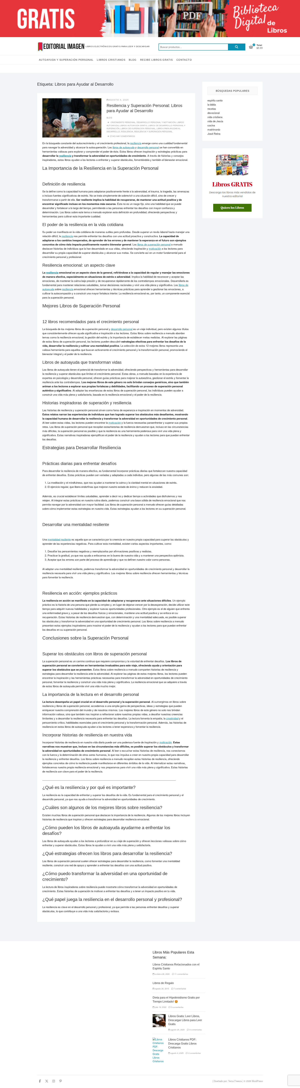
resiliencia (127, 131)
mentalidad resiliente (59, 539)
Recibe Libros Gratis (156, 59)
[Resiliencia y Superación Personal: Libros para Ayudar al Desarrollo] (71, 118)
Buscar (236, 47)
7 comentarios (179, 988)
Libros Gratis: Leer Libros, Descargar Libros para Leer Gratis (185, 1020)
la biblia (211, 104)
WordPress (257, 1081)
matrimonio (213, 129)
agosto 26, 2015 (161, 988)
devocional (213, 113)
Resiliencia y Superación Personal (153, 131)
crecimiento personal (123, 122)
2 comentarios (194, 1053)
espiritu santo (215, 100)
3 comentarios (177, 1007)
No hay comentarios (123, 136)
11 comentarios (181, 974)
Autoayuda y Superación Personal (66, 59)
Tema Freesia (235, 1081)
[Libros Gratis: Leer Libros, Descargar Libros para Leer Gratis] (159, 1016)
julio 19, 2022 (160, 1007)
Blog (133, 59)
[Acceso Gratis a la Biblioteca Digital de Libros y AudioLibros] (150, 2)
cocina (211, 125)
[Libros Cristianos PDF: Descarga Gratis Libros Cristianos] (159, 1039)
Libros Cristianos (111, 59)
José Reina (213, 133)
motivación (155, 248)
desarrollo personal (148, 147)
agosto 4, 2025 (177, 1053)
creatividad (172, 718)
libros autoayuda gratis (133, 125)
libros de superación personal (153, 244)
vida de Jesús (215, 121)
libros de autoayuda (123, 147)
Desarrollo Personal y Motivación (156, 122)
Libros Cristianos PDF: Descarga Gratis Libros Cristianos (182, 1043)
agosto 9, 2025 (119, 99)
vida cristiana (214, 117)
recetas (211, 108)
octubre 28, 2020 (162, 974)
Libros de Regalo (163, 983)
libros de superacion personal (137, 128)
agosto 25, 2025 (177, 1029)
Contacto (184, 59)
